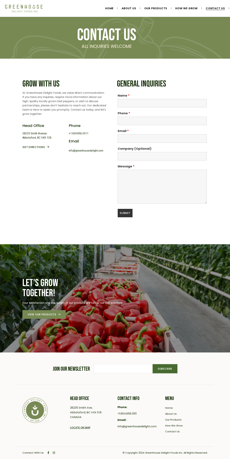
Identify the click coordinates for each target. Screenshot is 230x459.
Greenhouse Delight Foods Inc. (164, 452)
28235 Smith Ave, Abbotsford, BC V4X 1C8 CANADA (86, 412)
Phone (124, 113)
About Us (171, 414)
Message (126, 166)
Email (123, 131)
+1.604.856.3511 (78, 133)
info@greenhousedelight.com (86, 150)
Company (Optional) (135, 148)
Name (124, 95)
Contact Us (172, 431)
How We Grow (174, 425)
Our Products (173, 419)
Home (169, 408)
